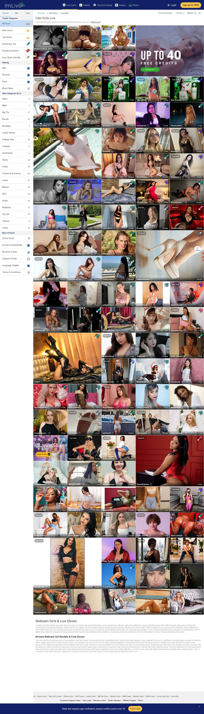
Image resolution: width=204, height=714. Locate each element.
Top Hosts (7, 37)
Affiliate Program (129, 700)
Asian (4, 98)
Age (4, 68)
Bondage (6, 126)
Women (5, 13)
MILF (4, 194)
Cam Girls (175, 696)
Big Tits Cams (103, 696)
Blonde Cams (138, 696)
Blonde (5, 119)
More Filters (7, 88)
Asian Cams (41, 696)
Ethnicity (6, 74)
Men (16, 13)
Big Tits (5, 112)
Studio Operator (114, 700)
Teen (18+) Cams (55, 696)
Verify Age (135, 708)
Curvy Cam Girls (163, 696)
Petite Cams (150, 696)
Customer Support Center (70, 700)
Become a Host (9, 252)
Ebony (5, 160)
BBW (4, 105)
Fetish (5, 166)
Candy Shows (8, 132)
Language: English (10, 265)
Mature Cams (115, 696)
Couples (6, 146)
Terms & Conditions (11, 272)
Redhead (6, 207)
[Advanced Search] (201, 13)
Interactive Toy (9, 44)
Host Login (87, 700)
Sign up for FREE (191, 5)
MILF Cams (79, 696)
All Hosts (6, 23)
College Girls (8, 139)
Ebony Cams (68, 696)
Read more (95, 22)
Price (4, 81)
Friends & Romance (11, 173)
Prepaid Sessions (10, 51)
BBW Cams (127, 696)
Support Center (9, 258)
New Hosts (7, 30)
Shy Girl (5, 214)
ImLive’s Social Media (12, 245)
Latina (5, 180)
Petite (5, 200)
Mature (5, 187)
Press (140, 700)
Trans (27, 13)
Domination (7, 153)
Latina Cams (91, 696)
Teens (5, 228)
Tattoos (5, 221)
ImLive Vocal (8, 238)
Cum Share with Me (11, 57)
